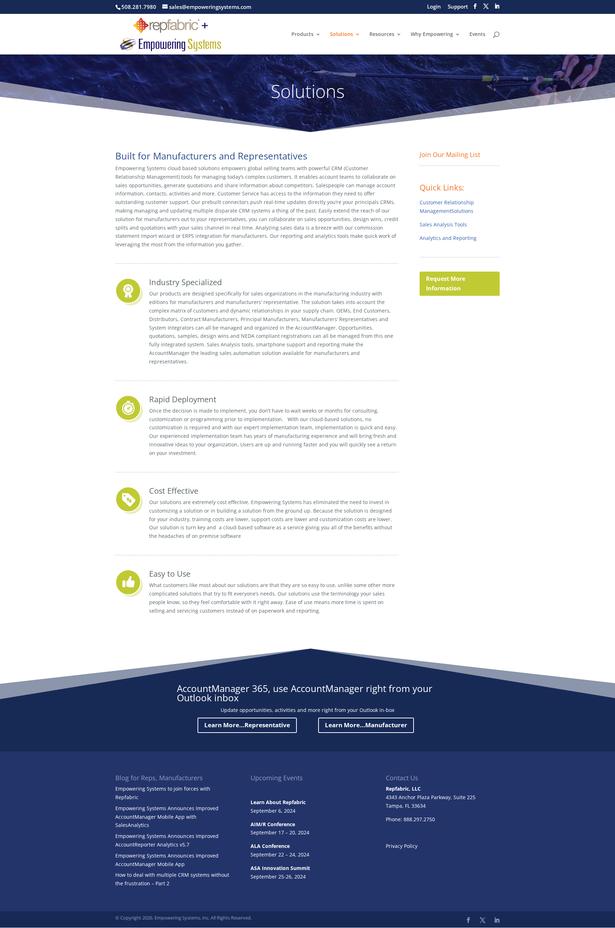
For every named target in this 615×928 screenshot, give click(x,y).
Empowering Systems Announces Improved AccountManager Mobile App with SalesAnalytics (167, 817)
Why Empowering (432, 34)
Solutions (341, 34)
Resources (381, 34)
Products (302, 34)
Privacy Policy (401, 846)
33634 (418, 805)
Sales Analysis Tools (443, 224)
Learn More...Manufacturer (366, 725)
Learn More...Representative (247, 725)
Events (477, 34)
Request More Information (445, 283)
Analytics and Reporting (448, 238)
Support (458, 7)
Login (434, 7)
